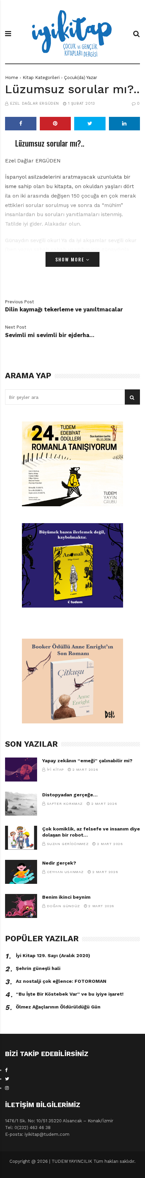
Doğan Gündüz (63, 906)
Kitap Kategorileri (41, 77)
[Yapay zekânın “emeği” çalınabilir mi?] (21, 770)
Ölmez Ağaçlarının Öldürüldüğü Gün (58, 1006)
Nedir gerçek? (59, 863)
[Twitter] (7, 1078)
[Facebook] (6, 1070)
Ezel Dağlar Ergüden (34, 103)
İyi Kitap (55, 769)
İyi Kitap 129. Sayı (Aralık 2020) (53, 955)
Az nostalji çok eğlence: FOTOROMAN (61, 981)
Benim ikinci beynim (66, 897)
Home (11, 77)
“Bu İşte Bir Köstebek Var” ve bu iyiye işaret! (69, 994)
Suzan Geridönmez (68, 844)
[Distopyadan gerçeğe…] (21, 804)
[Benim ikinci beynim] (21, 906)
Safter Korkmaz (65, 803)
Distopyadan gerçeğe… (69, 794)
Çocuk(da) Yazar (80, 77)
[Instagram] (7, 1088)
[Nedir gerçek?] (21, 872)
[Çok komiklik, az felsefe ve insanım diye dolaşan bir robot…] (21, 838)
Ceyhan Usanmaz (65, 872)
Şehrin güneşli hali (38, 968)
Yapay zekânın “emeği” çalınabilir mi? (87, 760)
